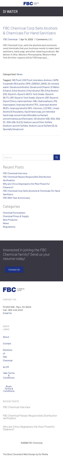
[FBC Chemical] (31, 3)
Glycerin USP (42, 97)
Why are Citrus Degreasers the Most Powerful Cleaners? (29, 428)
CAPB (55, 80)
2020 (30, 39)
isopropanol (9, 104)
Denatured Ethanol (40, 87)
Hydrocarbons (45, 101)
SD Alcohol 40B (42, 118)
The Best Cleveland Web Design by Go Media (25, 454)
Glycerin (12, 94)
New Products (10, 219)
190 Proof (16, 80)
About (4, 336)
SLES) (19, 122)
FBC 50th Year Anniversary (16, 197)
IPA (55, 101)
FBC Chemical (10, 39)
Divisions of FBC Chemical (4, 355)
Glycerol (54, 97)
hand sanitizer (25, 101)
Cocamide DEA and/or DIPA (16, 83)
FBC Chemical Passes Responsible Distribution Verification (30, 416)
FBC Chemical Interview (15, 173)
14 (26, 39)
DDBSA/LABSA (39, 83)
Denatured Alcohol (19, 87)
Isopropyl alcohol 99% (21, 108)
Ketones (37, 108)
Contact (4, 343)
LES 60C (47, 108)
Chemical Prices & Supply (16, 216)
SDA (53, 118)
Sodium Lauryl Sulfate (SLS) (43, 125)
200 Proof (27, 80)
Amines (47, 80)
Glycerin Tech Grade (25, 97)
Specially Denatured (13, 129)
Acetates (38, 80)
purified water (25, 118)
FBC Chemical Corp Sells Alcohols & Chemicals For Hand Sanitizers (30, 30)
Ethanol (7, 90)
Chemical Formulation (14, 212)
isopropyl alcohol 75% (27, 104)
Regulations (9, 226)
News (20, 74)
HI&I (35, 101)
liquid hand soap (32, 111)
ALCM (4, 367)
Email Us (7, 313)
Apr (22, 39)
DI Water (55, 87)
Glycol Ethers (10, 101)
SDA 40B (11, 122)
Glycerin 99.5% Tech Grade (30, 94)
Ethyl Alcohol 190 (35, 90)
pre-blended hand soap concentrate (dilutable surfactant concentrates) (29, 115)
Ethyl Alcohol (18, 90)
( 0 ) (50, 39)
